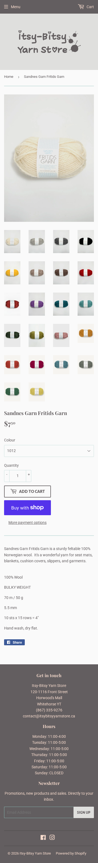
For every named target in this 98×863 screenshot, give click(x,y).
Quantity (11, 465)
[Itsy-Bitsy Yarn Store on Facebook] (43, 838)
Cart (90, 7)
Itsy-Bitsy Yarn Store (35, 853)
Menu (15, 7)
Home (8, 77)
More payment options (27, 522)
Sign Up (83, 812)
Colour (9, 440)
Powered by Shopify (71, 853)
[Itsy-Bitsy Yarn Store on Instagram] (52, 838)
